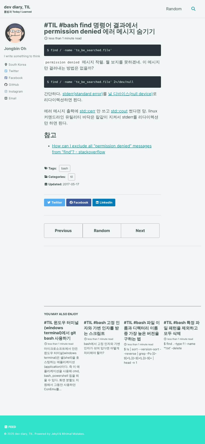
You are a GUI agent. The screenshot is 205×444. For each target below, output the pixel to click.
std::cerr (87, 111)
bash (64, 168)
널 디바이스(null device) (130, 93)
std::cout (119, 111)
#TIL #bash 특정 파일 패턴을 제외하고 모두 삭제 (182, 328)
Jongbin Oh (15, 48)
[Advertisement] (122, 278)
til (71, 177)
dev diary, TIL (18, 9)
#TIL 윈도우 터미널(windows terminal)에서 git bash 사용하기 (61, 330)
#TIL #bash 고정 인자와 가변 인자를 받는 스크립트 (102, 328)
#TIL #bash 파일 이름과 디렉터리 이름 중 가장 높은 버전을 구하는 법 (142, 330)
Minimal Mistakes (73, 433)
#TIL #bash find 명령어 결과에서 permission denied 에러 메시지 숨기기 (99, 28)
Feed (12, 427)
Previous (63, 230)
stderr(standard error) (82, 93)
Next (140, 230)
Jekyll (54, 433)
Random (174, 8)
